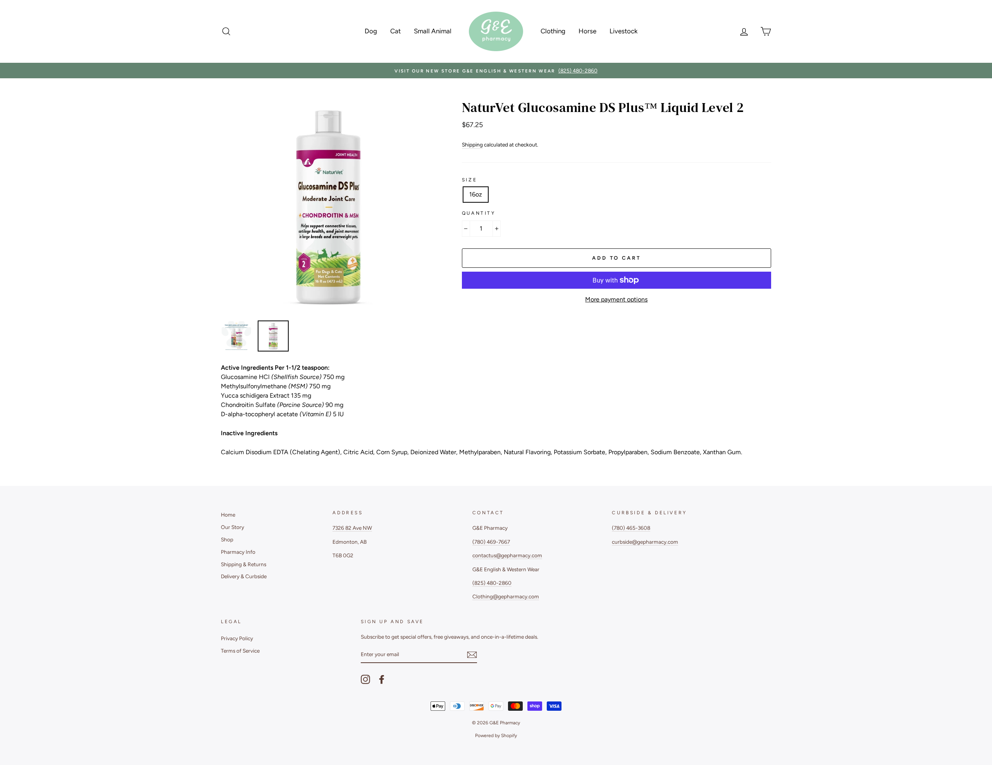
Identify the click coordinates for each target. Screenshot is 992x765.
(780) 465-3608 (631, 528)
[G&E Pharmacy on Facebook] (381, 679)
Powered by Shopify (496, 735)
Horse (587, 31)
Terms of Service (240, 651)
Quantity (479, 213)
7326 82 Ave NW (352, 528)
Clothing (553, 31)
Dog (371, 31)
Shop (227, 539)
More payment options (616, 299)
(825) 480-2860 (492, 583)
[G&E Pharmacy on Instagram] (365, 679)
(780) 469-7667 (491, 542)
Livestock (623, 31)
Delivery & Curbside (244, 576)
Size (469, 180)
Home (228, 515)
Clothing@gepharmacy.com (505, 596)
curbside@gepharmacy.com (645, 542)
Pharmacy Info (238, 552)
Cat (395, 31)
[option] (496, 70)
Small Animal (432, 31)
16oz (475, 194)
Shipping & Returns (243, 564)
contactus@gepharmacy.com (507, 555)
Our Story (232, 527)
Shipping (472, 144)
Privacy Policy (237, 638)
